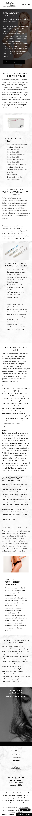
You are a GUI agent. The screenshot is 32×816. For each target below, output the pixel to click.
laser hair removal (17, 803)
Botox (27, 800)
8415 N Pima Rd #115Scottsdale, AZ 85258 (16, 783)
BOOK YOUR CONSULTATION (16, 697)
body (16, 800)
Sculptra (6, 36)
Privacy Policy (23, 807)
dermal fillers (19, 208)
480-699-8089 (8, 814)
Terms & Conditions (8, 810)
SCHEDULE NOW (24, 814)
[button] (26, 4)
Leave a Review (16, 757)
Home (5, 19)
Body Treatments (15, 19)
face (9, 800)
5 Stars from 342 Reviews (16, 755)
